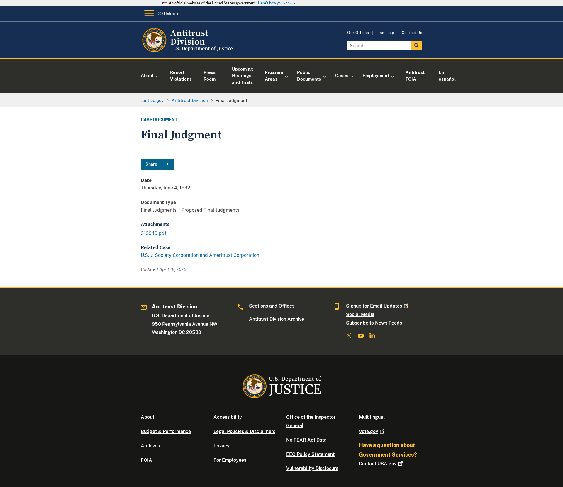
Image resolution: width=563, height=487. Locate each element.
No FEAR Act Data (306, 440)
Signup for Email (374, 306)
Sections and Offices (271, 306)
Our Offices (358, 32)
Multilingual (372, 417)
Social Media (360, 314)
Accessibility (227, 417)
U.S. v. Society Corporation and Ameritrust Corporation (200, 255)
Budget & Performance (166, 431)
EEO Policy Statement (310, 454)
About (147, 417)
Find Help (385, 32)
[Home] (188, 51)
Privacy (221, 446)
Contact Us (412, 32)
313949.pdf (153, 233)
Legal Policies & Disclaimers (244, 431)
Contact (377, 463)
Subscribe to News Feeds (374, 323)
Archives (150, 446)
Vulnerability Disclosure (312, 468)
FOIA (146, 460)
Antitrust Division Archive (276, 319)
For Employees (229, 460)
